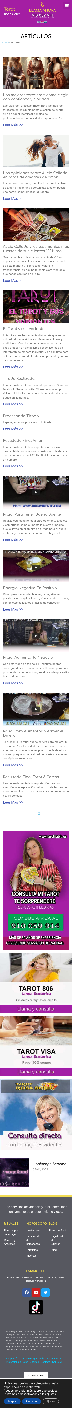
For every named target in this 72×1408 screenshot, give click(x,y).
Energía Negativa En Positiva (30, 588)
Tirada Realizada (19, 379)
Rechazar (31, 1401)
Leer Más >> (13, 125)
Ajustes (51, 1401)
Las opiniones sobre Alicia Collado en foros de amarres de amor (35, 175)
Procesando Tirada (21, 416)
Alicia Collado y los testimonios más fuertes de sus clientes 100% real (36, 249)
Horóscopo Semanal (50, 1164)
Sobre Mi (57, 1362)
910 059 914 (42, 15)
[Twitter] (45, 1292)
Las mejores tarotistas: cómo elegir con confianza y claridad (35, 97)
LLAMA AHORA (42, 10)
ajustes (51, 1394)
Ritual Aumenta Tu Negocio (28, 657)
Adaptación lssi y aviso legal (21, 1358)
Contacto (45, 1362)
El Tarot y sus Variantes (24, 329)
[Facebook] (26, 1292)
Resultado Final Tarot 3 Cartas (31, 777)
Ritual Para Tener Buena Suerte (32, 514)
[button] (66, 5)
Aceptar (12, 1401)
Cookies (34, 1362)
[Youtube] (36, 1292)
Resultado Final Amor (23, 441)
